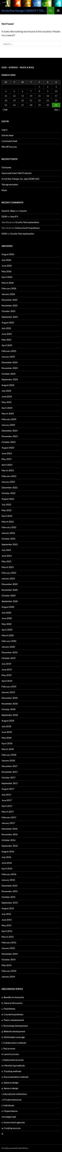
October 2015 (8, 897)
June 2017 (7, 800)
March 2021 (8, 567)
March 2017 (8, 811)
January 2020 (8, 646)
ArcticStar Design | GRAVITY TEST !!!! (24, 10)
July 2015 (6, 914)
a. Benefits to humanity (13, 997)
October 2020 (8, 595)
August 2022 (8, 498)
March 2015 (8, 936)
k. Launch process (10, 1054)
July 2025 (6, 328)
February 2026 (9, 288)
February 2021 (9, 572)
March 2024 (8, 413)
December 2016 (9, 828)
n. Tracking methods (11, 1071)
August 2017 (8, 789)
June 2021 (7, 555)
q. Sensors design (10, 1088)
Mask (4, 190)
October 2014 (8, 959)
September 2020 (10, 601)
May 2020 (6, 624)
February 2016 (9, 874)
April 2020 (7, 629)
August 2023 (8, 447)
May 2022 (6, 510)
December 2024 (9, 362)
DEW (4, 216)
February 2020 (9, 641)
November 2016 (10, 834)
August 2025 (8, 322)
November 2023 (10, 436)
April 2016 (7, 868)
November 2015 (10, 891)
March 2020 (8, 635)
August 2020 (8, 607)
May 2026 (6, 271)
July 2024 (6, 390)
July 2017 (6, 794)
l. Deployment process (13, 1059)
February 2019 (9, 686)
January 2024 (8, 425)
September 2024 (10, 379)
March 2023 (8, 470)
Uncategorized (9, 1116)
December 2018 (9, 698)
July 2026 (6, 260)
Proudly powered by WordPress (15, 1148)
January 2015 (8, 948)
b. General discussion (12, 1003)
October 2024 (8, 373)
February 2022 (9, 527)
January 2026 (8, 294)
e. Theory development (13, 1020)
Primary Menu (58, 10)
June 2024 (7, 396)
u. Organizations (10, 1111)
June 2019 (7, 669)
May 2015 (6, 925)
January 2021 (8, 578)
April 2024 (7, 407)
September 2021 (10, 544)
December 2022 (9, 487)
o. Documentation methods (15, 1077)
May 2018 (6, 737)
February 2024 (9, 419)
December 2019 (9, 652)
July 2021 (6, 550)
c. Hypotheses (8, 1008)
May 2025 (6, 339)
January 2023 (8, 481)
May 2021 (6, 561)
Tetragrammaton (10, 184)
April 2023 (7, 464)
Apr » (57, 109)
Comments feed (9, 141)
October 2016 (8, 840)
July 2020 (6, 612)
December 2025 (9, 299)
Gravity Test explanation (27, 222)
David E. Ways (8, 210)
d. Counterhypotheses (12, 1014)
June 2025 (7, 334)
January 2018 (8, 760)
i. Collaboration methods (14, 1042)
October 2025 (8, 311)
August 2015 (8, 908)
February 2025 (9, 351)
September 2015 (10, 902)
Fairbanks (6, 167)
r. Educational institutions (14, 1094)
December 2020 (9, 584)
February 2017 (9, 817)
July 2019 (6, 663)
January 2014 (8, 976)
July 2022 (6, 504)
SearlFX (14, 216)
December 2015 (9, 885)
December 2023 (9, 430)
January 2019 (8, 692)
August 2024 (8, 385)
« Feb (4, 109)
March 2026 (8, 282)
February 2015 (9, 942)
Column (23, 210)
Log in (4, 129)
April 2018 (7, 743)
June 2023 (7, 453)
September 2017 (10, 783)
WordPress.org (9, 146)
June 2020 (7, 618)
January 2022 (8, 533)
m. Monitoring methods (13, 1065)
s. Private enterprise (11, 1099)
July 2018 (6, 726)
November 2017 (10, 771)
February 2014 (9, 971)
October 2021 (8, 538)
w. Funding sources (11, 1128)
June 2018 (7, 732)
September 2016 (10, 845)
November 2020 (10, 589)
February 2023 (9, 476)
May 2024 (6, 402)
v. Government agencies (13, 1122)
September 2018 (10, 715)
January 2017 (8, 823)
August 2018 (8, 720)
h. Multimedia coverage (13, 1037)
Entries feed (7, 135)
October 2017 (8, 777)
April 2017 (7, 806)
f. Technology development (15, 1025)
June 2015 (7, 919)
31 (56, 105)
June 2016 (7, 862)
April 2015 (7, 931)
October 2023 (8, 442)
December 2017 (9, 766)
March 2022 (8, 521)
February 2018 (9, 754)
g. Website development (13, 1031)
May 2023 (6, 459)
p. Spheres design (10, 1082)
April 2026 (7, 277)
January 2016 (8, 880)
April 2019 (7, 680)
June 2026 (7, 265)
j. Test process (8, 1048)
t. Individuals (8, 1105)
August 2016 (8, 851)
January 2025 (8, 356)
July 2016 (6, 857)
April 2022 (7, 516)
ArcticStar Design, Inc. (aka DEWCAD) (20, 178)
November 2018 (10, 703)
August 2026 (8, 254)
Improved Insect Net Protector (17, 173)
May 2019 (6, 675)
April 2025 (7, 345)
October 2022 (8, 493)
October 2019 (8, 658)
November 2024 (10, 368)
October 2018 (8, 709)
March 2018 (8, 749)
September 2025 (10, 316)
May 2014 (6, 965)
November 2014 (10, 953)
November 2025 (10, 305)
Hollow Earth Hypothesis (27, 228)
